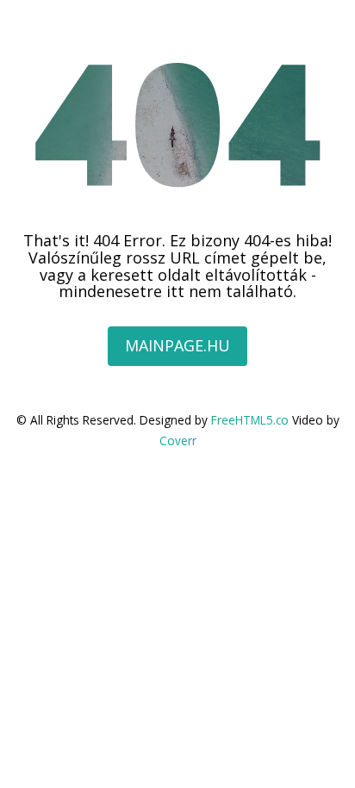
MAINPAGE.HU (177, 345)
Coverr (177, 440)
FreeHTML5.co (250, 420)
